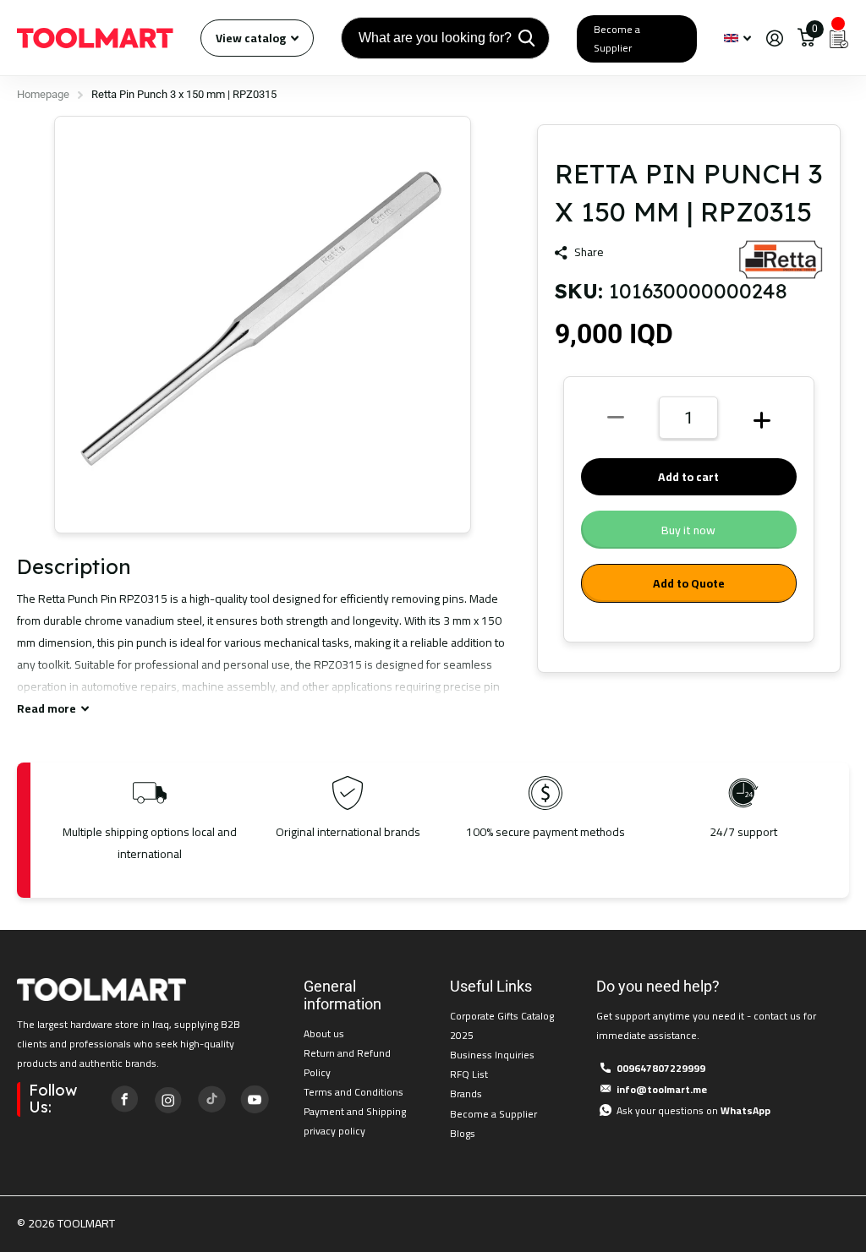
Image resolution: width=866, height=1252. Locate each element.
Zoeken (526, 38)
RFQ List (469, 1074)
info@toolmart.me (662, 1089)
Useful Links (491, 986)
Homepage (43, 94)
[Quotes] (839, 38)
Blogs (462, 1133)
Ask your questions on (693, 1110)
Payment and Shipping (355, 1111)
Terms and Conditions (353, 1092)
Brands (466, 1093)
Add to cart (688, 477)
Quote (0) (14, 328)
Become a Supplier (617, 38)
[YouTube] (254, 1099)
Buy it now (688, 530)
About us (324, 1033)
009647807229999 (661, 1068)
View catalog (252, 38)
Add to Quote (689, 583)
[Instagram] (167, 1099)
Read (46, 708)
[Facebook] (124, 1099)
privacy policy (334, 1130)
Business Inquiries (492, 1054)
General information (342, 995)
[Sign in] (774, 38)
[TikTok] (210, 1099)
